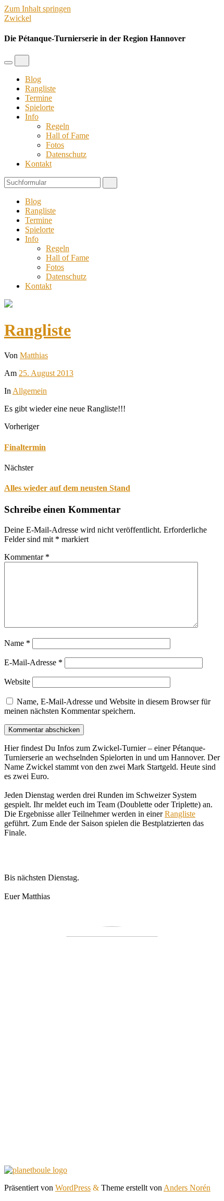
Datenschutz (66, 154)
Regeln (57, 126)
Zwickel (17, 18)
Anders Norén (187, 1187)
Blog (33, 79)
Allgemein (30, 390)
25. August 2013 (46, 373)
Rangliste (40, 88)
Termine (38, 97)
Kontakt (38, 163)
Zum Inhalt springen (37, 8)
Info (32, 116)
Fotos (55, 144)
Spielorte (39, 107)
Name (17, 643)
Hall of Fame (67, 135)
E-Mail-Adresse (33, 662)
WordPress (73, 1187)
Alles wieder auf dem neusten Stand (67, 488)
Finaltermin (25, 447)
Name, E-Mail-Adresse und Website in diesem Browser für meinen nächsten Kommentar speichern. (107, 706)
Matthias (34, 355)
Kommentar (26, 556)
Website (17, 681)
